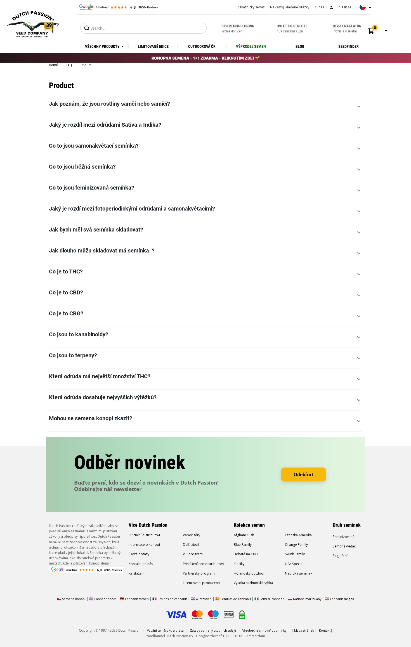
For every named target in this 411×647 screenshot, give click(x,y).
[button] (371, 31)
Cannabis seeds (105, 599)
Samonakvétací (344, 546)
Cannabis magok (342, 599)
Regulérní (340, 555)
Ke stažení (136, 573)
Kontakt (324, 630)
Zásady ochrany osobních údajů (213, 630)
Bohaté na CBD (246, 554)
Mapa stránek (304, 630)
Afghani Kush (244, 535)
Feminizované (344, 536)
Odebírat (303, 474)
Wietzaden (204, 599)
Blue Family (243, 544)
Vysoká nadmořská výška (253, 582)
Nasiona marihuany (307, 599)
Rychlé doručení (237, 28)
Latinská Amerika (298, 535)
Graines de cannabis (172, 599)
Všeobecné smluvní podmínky (264, 630)
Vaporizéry (191, 535)
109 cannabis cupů (291, 28)
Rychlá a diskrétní (347, 28)
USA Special (294, 563)
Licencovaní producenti (201, 582)
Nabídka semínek (298, 573)
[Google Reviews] (118, 7)
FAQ (69, 65)
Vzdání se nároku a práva (165, 630)
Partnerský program (199, 573)
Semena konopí (74, 599)
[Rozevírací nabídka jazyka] (363, 9)
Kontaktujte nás (141, 563)
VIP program (193, 554)
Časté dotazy (139, 554)
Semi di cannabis (271, 599)
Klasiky (239, 563)
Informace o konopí (144, 544)
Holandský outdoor (249, 573)
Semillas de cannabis (235, 599)
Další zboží (191, 544)
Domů (54, 65)
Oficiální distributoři (144, 535)
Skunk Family (295, 554)
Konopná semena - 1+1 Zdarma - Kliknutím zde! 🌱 (206, 58)
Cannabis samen (137, 599)
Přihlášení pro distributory (203, 563)
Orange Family (296, 544)
